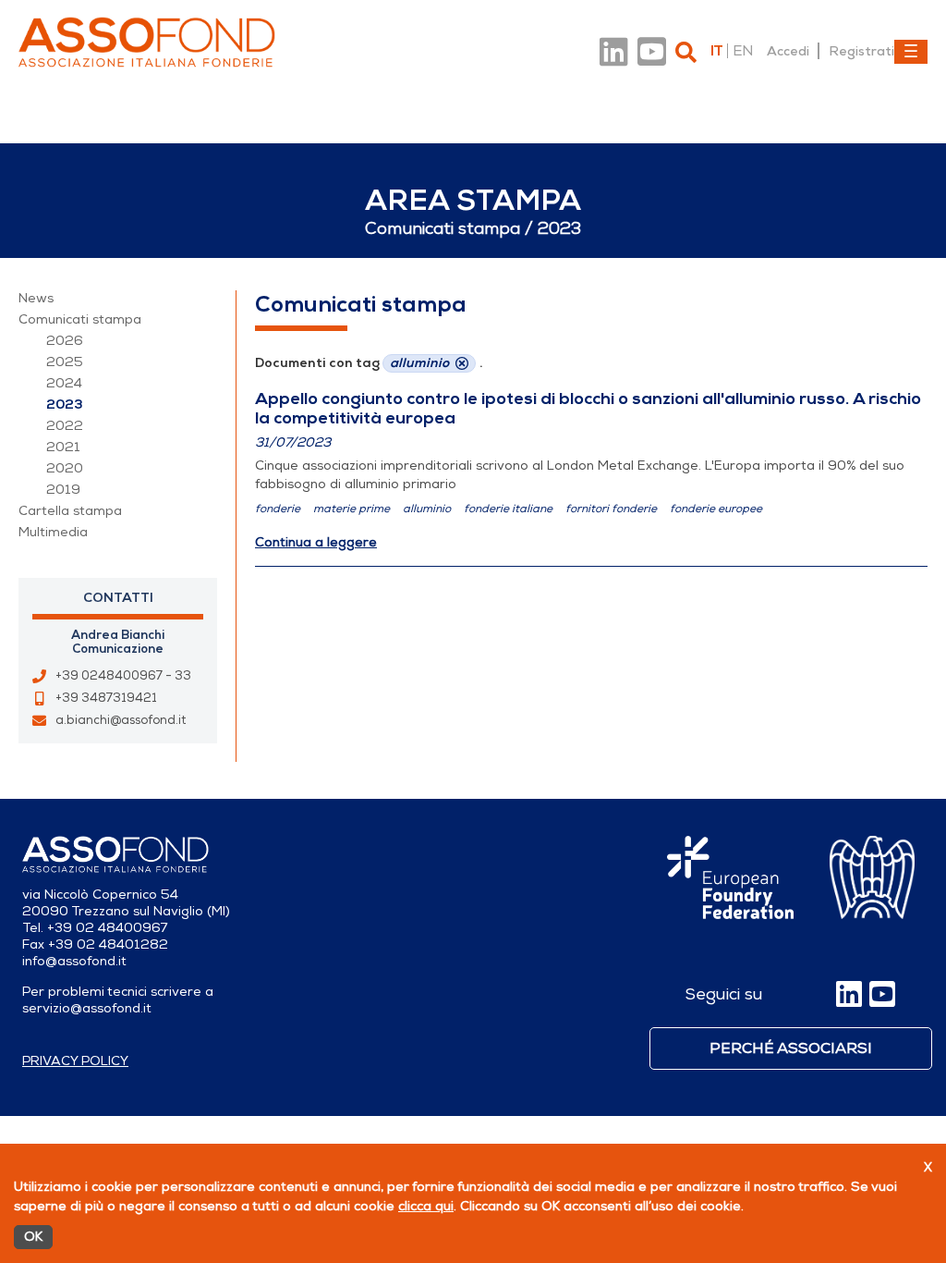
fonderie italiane (508, 508)
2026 (64, 341)
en (743, 50)
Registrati (861, 51)
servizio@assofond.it (87, 1008)
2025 (64, 362)
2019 (63, 489)
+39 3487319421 (106, 698)
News (36, 298)
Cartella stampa (70, 511)
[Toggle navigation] (911, 52)
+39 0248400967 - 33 (123, 675)
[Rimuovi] (461, 363)
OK (33, 1237)
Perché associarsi (791, 1048)
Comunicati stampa (79, 319)
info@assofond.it (74, 961)
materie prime (351, 508)
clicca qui (426, 1206)
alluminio (427, 508)
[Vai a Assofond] (146, 42)
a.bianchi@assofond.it (120, 720)
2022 (64, 426)
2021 (63, 447)
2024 (64, 383)
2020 (64, 468)
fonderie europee (716, 508)
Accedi (788, 51)
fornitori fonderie (611, 508)
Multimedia (53, 532)
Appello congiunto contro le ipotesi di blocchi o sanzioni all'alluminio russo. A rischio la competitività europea (588, 408)
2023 (64, 404)
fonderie (277, 508)
